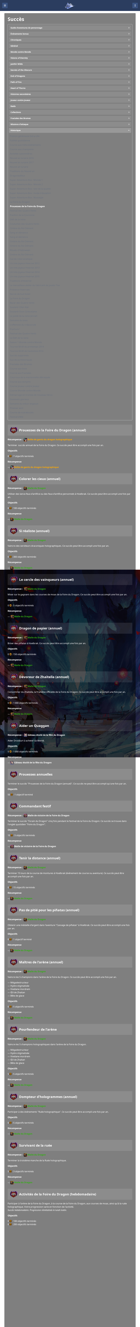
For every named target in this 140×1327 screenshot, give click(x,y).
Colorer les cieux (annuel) (39, 479)
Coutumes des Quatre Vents (24, 223)
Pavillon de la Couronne (22, 215)
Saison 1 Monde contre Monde (26, 342)
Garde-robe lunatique (21, 258)
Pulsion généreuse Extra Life (24, 136)
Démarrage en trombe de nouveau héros (31, 394)
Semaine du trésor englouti (24, 403)
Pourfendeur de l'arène (38, 1029)
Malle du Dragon (37, 488)
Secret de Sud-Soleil (20, 294)
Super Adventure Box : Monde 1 (26, 179)
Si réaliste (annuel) (34, 531)
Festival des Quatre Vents (23, 210)
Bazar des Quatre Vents (22, 302)
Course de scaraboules (22, 412)
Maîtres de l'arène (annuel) (41, 962)
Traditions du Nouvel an (22, 171)
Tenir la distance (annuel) (39, 858)
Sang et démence (19, 232)
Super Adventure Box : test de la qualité (30, 188)
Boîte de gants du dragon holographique (50, 439)
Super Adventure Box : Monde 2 (26, 184)
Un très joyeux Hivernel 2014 (25, 272)
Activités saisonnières (21, 153)
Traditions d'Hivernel (20, 280)
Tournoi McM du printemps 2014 (27, 346)
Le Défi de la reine (19, 337)
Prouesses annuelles (35, 774)
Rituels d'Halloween (20, 250)
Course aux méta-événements (25, 144)
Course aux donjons (20, 381)
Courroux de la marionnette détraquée (30, 377)
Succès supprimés (19, 355)
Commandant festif (35, 806)
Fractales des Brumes (21, 364)
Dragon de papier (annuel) (40, 628)
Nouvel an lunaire (19, 166)
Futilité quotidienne (20, 140)
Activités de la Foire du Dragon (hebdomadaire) (57, 1194)
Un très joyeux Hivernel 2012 (25, 263)
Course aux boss (18, 368)
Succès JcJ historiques (21, 359)
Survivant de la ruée (35, 1145)
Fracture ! (15, 329)
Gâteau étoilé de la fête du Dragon (46, 734)
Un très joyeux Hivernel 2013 (25, 267)
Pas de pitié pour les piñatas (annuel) (49, 910)
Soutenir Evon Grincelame (23, 311)
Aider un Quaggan (34, 725)
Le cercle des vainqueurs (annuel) (46, 579)
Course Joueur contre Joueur (25, 386)
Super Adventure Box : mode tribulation (30, 193)
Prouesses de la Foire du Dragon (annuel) (52, 430)
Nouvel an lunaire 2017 (22, 162)
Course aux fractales (20, 372)
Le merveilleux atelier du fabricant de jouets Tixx (35, 285)
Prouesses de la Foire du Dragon (27, 206)
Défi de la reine (18, 219)
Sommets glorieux (19, 399)
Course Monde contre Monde (25, 390)
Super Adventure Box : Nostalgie (26, 197)
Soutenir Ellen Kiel (19, 307)
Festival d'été (16, 416)
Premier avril (16, 408)
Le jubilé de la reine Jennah (23, 315)
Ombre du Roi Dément (21, 228)
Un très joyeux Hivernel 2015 (25, 276)
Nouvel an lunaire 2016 (22, 158)
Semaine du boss (19, 320)
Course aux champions (22, 149)
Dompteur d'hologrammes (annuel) (48, 1097)
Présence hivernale (20, 289)
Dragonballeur (17, 175)
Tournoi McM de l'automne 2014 (26, 351)
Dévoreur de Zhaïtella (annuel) (44, 677)
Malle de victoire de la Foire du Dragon (48, 815)
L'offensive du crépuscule (23, 324)
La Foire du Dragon (20, 201)
